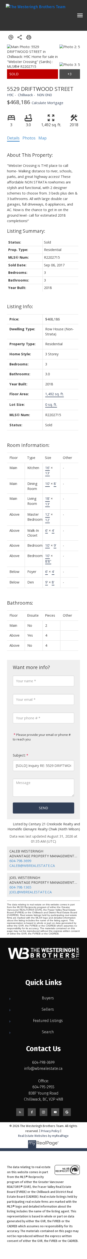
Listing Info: (20, 306)
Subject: (19, 755)
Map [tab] (42, 138)
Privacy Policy (50, 1131)
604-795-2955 (43, 1087)
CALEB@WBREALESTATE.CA (32, 865)
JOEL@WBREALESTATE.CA (30, 892)
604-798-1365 (20, 887)
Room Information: (28, 445)
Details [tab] (13, 138)
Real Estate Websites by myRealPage (43, 1136)
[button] (20, 1112)
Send (43, 808)
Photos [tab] (29, 138)
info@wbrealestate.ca (43, 1068)
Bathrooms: (20, 603)
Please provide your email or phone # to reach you (42, 737)
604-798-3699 (20, 860)
